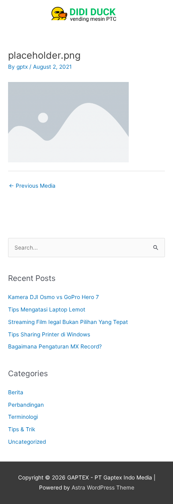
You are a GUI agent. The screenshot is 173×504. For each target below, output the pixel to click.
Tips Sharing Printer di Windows (49, 334)
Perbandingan (26, 405)
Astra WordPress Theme (103, 487)
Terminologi (23, 417)
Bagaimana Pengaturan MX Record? (55, 346)
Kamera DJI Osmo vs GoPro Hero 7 (53, 297)
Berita (15, 392)
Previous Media (32, 185)
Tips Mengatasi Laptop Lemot (46, 309)
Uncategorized (27, 441)
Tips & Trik (21, 429)
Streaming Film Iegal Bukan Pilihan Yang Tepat (68, 322)
